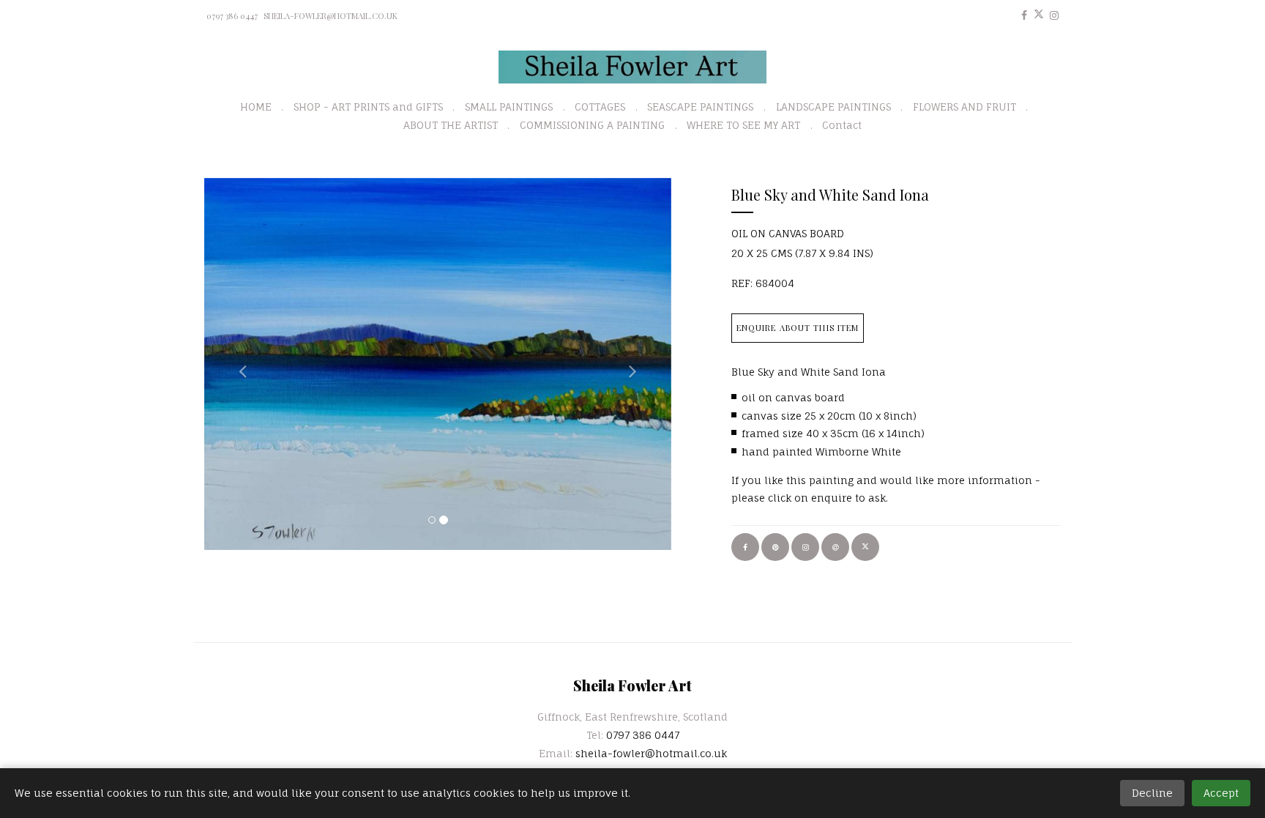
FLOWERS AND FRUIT (964, 106)
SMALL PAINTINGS (509, 106)
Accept (1221, 793)
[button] (239, 364)
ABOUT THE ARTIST (450, 125)
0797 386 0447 (232, 15)
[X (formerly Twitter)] (1039, 15)
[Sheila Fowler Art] (633, 67)
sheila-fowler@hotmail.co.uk (331, 15)
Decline (1152, 793)
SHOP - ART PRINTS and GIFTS (368, 106)
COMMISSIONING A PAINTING (592, 125)
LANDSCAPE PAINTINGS (833, 106)
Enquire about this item (797, 327)
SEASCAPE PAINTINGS (700, 106)
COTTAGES (600, 106)
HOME (256, 106)
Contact (842, 125)
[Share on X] (865, 547)
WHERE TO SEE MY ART (743, 125)
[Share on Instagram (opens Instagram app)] (805, 547)
